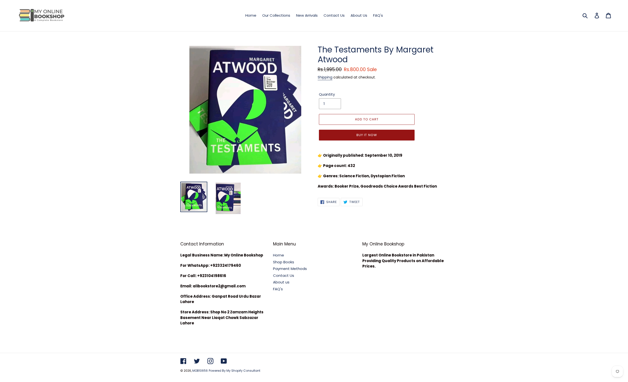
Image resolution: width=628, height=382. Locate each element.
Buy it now (366, 135)
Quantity (327, 94)
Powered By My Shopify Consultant (234, 371)
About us (281, 282)
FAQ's (278, 289)
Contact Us (283, 275)
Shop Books (283, 262)
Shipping (325, 77)
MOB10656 (200, 371)
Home (278, 255)
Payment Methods (290, 268)
